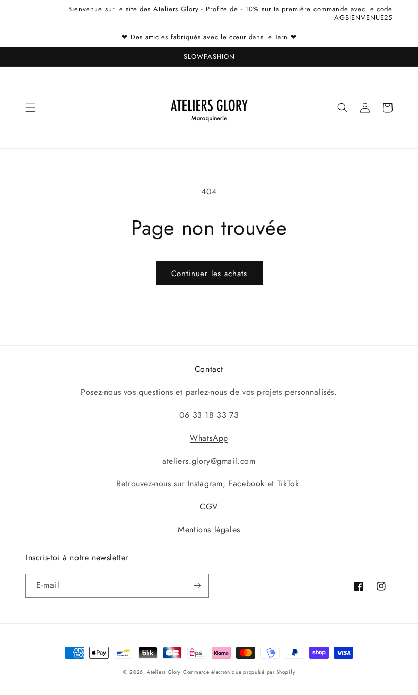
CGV (209, 506)
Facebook (246, 483)
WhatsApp (209, 438)
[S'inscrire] (197, 586)
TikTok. (289, 483)
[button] (30, 107)
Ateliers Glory (163, 672)
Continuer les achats (209, 273)
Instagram (205, 483)
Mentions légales (209, 529)
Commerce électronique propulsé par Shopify (239, 672)
